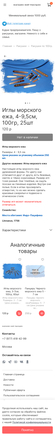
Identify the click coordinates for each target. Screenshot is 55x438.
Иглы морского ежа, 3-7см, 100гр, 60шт (12, 291)
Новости (8, 384)
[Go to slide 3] (29, 103)
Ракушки (21, 46)
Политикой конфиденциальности (31, 422)
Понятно (27, 430)
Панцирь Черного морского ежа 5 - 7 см (35, 291)
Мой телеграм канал (19, 23)
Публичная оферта (14, 390)
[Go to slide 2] (27, 103)
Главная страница (13, 374)
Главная (7, 46)
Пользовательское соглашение (21, 395)
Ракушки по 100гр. (42, 46)
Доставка (9, 379)
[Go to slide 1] (25, 103)
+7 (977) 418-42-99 (14, 338)
